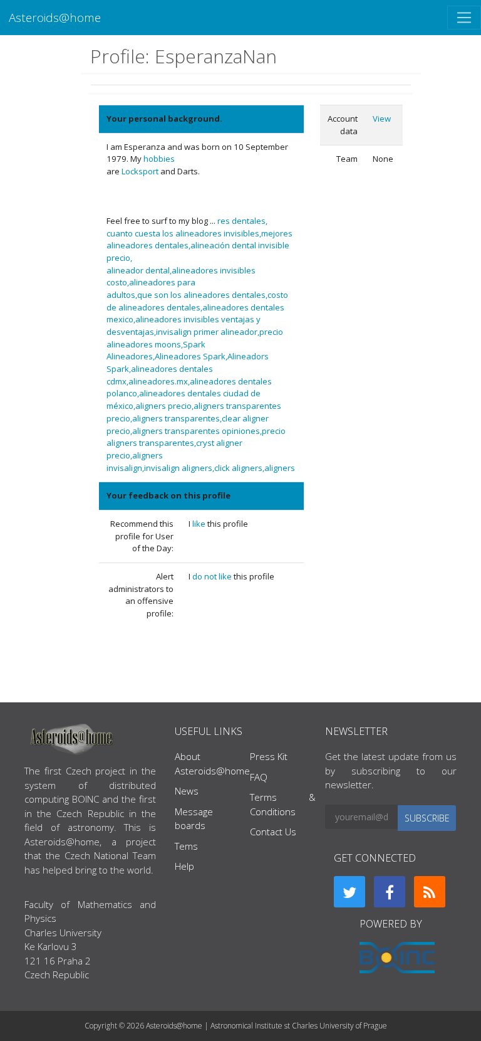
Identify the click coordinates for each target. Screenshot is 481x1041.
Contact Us (273, 831)
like (199, 523)
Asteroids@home (55, 17)
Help (184, 866)
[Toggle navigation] (464, 17)
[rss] (429, 891)
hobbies (159, 158)
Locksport (140, 171)
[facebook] (389, 891)
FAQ (258, 777)
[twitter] (349, 891)
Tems (186, 846)
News (187, 791)
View (382, 118)
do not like (213, 576)
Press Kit (268, 756)
